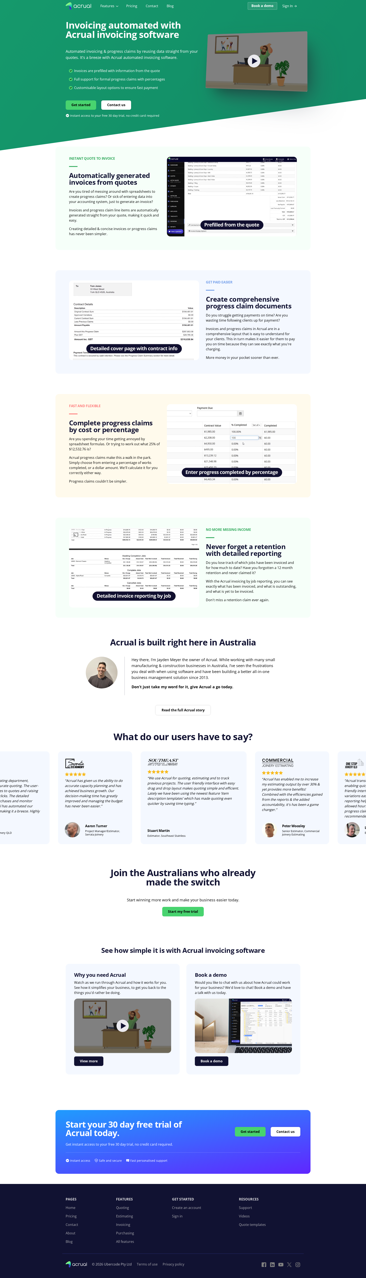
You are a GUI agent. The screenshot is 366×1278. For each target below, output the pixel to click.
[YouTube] (280, 1264)
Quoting (122, 1207)
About (70, 1233)
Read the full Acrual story (183, 710)
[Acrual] (78, 6)
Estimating (124, 1216)
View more (89, 1061)
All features (125, 1241)
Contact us (116, 105)
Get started (80, 105)
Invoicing (123, 1224)
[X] (289, 1264)
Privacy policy (173, 1264)
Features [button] (107, 6)
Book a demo (262, 5)
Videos (244, 1216)
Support (245, 1207)
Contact (152, 6)
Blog (170, 6)
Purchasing (125, 1233)
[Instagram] (297, 1264)
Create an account (186, 1207)
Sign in (177, 1216)
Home (70, 1207)
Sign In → (289, 6)
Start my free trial (183, 911)
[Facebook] (263, 1264)
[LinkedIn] (272, 1264)
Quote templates (252, 1224)
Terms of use (147, 1264)
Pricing (131, 6)
